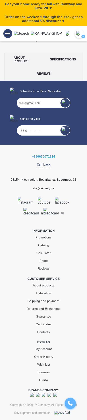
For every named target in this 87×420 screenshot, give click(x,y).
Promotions (43, 237)
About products (43, 285)
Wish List (43, 364)
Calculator (43, 253)
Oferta (43, 380)
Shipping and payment (43, 301)
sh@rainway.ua (43, 188)
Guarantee (43, 316)
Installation (43, 293)
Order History (43, 356)
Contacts (43, 332)
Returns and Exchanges (43, 308)
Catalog (43, 245)
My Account (43, 349)
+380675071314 (43, 156)
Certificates (44, 324)
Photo (43, 260)
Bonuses (43, 372)
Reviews (44, 268)
